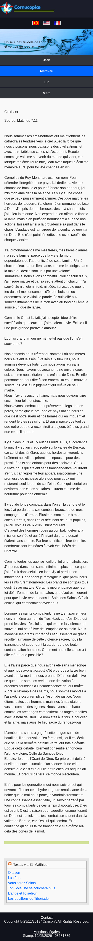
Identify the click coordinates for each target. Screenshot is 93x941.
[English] (46, 23)
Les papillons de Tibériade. (29, 898)
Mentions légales (47, 932)
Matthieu (46, 71)
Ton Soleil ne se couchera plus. (32, 888)
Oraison (14, 872)
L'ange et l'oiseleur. (22, 893)
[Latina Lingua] (35, 23)
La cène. (14, 878)
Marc (46, 93)
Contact (47, 917)
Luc (46, 82)
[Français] (57, 23)
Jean (46, 60)
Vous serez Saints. (22, 883)
